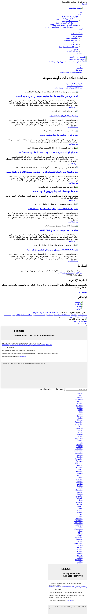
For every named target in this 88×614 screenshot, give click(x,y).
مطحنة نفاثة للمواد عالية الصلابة (64, 115)
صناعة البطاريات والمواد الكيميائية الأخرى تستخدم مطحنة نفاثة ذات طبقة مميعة (42, 172)
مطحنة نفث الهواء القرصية (22, 315)
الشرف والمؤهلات (71, 40)
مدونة (80, 32)
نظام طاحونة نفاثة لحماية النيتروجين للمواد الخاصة (55, 191)
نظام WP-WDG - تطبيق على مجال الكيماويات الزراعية (53, 208)
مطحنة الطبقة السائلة (62, 315)
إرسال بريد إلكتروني (79, 321)
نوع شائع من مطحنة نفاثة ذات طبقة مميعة (59, 135)
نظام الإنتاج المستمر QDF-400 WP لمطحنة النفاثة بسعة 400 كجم (48, 152)
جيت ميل (79, 70)
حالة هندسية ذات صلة (70, 45)
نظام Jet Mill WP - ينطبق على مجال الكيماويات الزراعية (52, 249)
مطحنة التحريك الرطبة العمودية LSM (64, 25)
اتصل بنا (79, 53)
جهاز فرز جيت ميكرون (69, 16)
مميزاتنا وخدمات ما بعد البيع (67, 47)
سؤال (76, 107)
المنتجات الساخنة (51, 312)
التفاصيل (71, 107)
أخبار (80, 29)
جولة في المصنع (72, 38)
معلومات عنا (77, 36)
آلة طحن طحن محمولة (68, 317)
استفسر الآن (82, 292)
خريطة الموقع (38, 312)
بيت (81, 12)
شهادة (75, 42)
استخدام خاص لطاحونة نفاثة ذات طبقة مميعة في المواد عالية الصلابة (47, 96)
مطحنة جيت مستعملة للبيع (43, 315)
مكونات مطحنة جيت (70, 21)
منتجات (79, 14)
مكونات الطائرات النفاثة (64, 23)
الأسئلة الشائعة (76, 34)
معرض (75, 49)
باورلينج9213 (82, 323)
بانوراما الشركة (72, 51)
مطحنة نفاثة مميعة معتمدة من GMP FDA (59, 230)
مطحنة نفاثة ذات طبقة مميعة (71, 72)
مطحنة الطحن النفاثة (79, 315)
